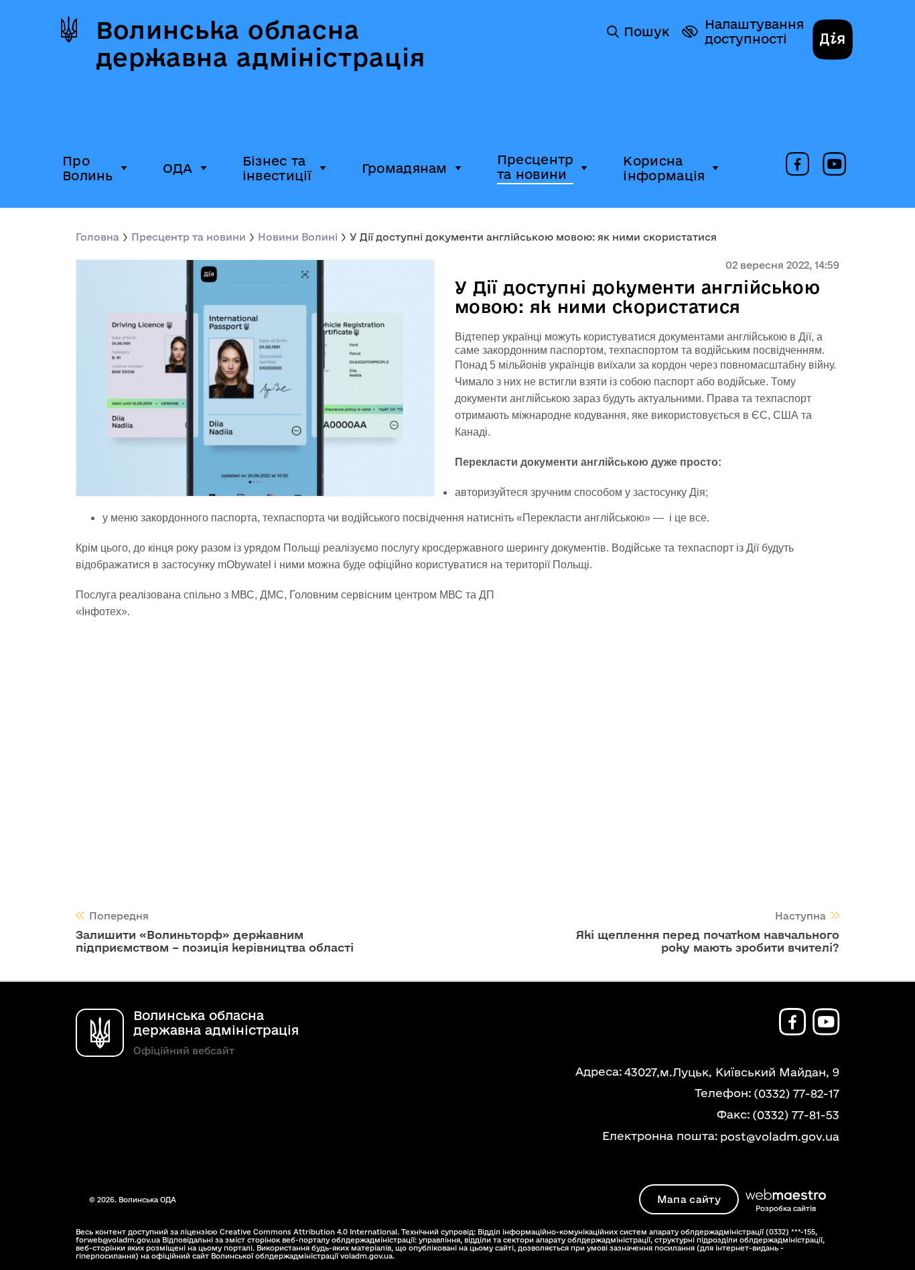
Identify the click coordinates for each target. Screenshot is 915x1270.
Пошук (646, 31)
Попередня (119, 916)
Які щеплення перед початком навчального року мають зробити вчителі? (707, 941)
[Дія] (833, 41)
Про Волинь (87, 168)
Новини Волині (298, 237)
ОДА (178, 168)
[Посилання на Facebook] (797, 165)
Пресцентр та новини (535, 167)
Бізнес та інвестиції (277, 168)
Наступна (800, 916)
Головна (97, 237)
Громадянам (404, 168)
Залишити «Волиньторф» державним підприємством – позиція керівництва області (215, 941)
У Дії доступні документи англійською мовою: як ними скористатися (533, 237)
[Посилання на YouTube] (834, 165)
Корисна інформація (664, 168)
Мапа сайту (689, 1199)
